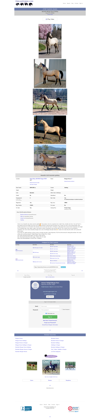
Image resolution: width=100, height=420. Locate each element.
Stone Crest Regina (71, 258)
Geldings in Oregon (55, 345)
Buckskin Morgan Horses (21, 351)
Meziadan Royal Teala (55, 258)
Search (68, 3)
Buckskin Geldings (55, 342)
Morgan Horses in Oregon (21, 342)
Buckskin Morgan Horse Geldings (23, 347)
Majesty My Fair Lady (38, 261)
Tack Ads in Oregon (33, 184)
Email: (36, 306)
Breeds (50, 380)
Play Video (50, 19)
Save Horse (27, 275)
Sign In (81, 3)
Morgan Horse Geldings (21, 340)
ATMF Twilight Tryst (72, 247)
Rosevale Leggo (37, 257)
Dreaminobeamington (72, 257)
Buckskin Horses (55, 338)
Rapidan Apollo (71, 250)
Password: (35, 310)
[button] (74, 409)
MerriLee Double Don (72, 262)
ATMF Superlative (71, 249)
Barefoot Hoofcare (24, 214)
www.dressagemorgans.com (50, 291)
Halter (21, 216)
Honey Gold (70, 254)
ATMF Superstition (54, 246)
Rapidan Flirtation (71, 261)
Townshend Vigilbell (71, 263)
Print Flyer (50, 275)
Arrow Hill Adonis (54, 260)
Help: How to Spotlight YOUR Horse (51, 376)
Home (64, 3)
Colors (31, 380)
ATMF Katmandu (19, 250)
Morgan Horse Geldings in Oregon (23, 345)
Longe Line (22, 218)
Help (72, 3)
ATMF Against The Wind (38, 247)
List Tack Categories (55, 351)
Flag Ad (73, 275)
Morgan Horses (19, 338)
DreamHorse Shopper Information (50, 324)
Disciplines (68, 380)
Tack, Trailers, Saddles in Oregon (58, 349)
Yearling (22, 220)
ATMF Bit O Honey (54, 253)
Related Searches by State (34, 182)
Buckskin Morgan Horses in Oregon (23, 349)
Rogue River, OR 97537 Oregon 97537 (38, 178)
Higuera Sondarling (71, 248)
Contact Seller (50, 14)
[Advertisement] (50, 392)
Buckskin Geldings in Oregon (57, 347)
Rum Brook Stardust (72, 256)
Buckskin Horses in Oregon (57, 340)
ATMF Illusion (36, 252)
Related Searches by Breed (69, 181)
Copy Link (63, 267)
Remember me (50, 313)
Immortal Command (71, 255)
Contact (76, 3)
